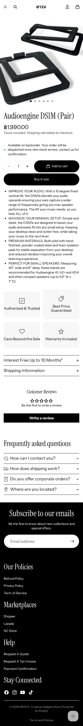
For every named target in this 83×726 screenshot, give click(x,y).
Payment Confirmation (20, 669)
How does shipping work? (35, 468)
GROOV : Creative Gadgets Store (40, 707)
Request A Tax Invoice (20, 661)
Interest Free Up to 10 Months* (33, 360)
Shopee (9, 616)
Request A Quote (16, 654)
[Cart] (77, 7)
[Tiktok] (31, 692)
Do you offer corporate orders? (40, 478)
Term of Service (15, 593)
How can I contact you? (32, 458)
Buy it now (41, 179)
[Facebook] (6, 692)
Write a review (41, 418)
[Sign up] (72, 541)
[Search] (15, 7)
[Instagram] (14, 692)
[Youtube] (22, 692)
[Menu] (5, 7)
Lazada (9, 624)
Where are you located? (33, 489)
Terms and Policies (41, 720)
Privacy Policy (13, 586)
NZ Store (10, 631)
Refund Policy (14, 578)
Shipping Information (24, 370)
